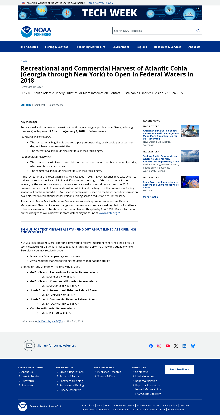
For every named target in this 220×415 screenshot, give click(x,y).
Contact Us (139, 367)
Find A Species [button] (29, 47)
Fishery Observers (70, 390)
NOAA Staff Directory (148, 394)
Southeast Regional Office (50, 321)
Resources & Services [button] (167, 47)
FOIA (107, 405)
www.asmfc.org (108, 213)
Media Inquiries (144, 376)
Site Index (27, 385)
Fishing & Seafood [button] (56, 47)
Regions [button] (142, 47)
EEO (99, 405)
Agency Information (30, 367)
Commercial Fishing (71, 381)
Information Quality (124, 405)
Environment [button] (121, 47)
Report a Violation (146, 381)
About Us (27, 372)
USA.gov (184, 405)
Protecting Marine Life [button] (90, 47)
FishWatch (27, 381)
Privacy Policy (170, 405)
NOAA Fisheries (176, 409)
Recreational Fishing (71, 385)
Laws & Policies (30, 376)
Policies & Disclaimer (148, 405)
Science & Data (106, 376)
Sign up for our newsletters (56, 345)
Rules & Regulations (71, 372)
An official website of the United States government (69, 2)
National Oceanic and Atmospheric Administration (139, 409)
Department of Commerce (95, 409)
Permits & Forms (69, 376)
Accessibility (87, 405)
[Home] (35, 31)
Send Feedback (179, 369)
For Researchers (104, 367)
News (24, 60)
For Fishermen (65, 367)
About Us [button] (194, 47)
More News (149, 196)
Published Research (109, 372)
